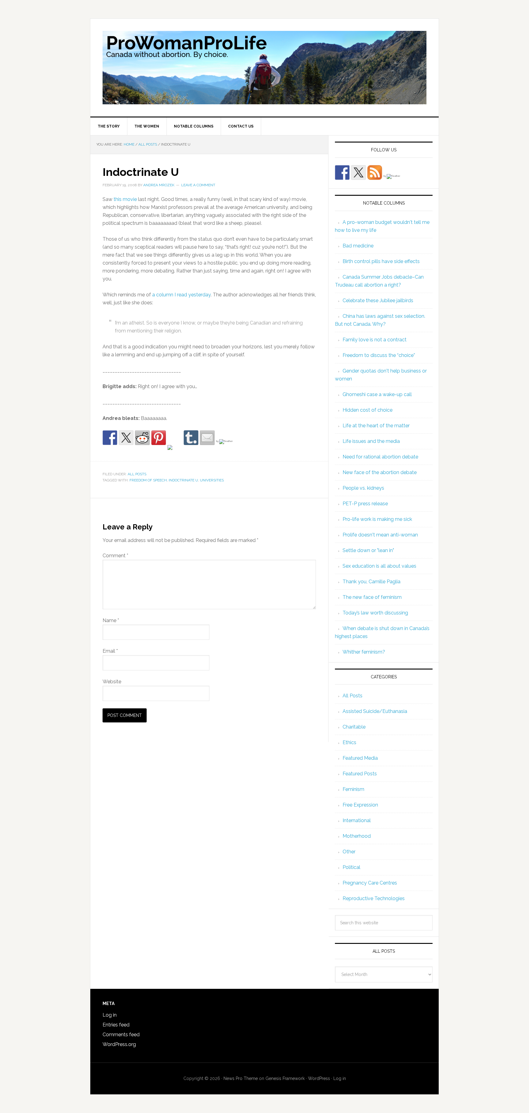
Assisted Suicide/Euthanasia (375, 711)
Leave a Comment (198, 185)
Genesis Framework (285, 1078)
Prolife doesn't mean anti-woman (380, 535)
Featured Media (360, 758)
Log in (110, 1015)
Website (112, 681)
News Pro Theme (240, 1078)
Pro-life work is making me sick (377, 519)
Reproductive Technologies (374, 898)
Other (349, 852)
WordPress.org (119, 1044)
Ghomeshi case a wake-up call (377, 394)
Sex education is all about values (379, 566)
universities (212, 480)
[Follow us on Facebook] (342, 172)
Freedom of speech (148, 480)
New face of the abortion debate (380, 472)
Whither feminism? (364, 652)
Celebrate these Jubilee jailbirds (378, 300)
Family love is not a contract (375, 340)
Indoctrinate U (183, 480)
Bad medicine (358, 246)
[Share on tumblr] (191, 437)
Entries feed (116, 1025)
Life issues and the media (371, 441)
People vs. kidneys (363, 488)
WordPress (319, 1078)
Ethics (349, 742)
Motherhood (357, 836)
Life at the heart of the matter (376, 426)
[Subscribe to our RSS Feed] (374, 172)
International (357, 820)
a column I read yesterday (181, 295)
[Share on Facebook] (110, 437)
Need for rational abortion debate (380, 457)
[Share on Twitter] (126, 437)
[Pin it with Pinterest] (158, 437)
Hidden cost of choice (367, 410)
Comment (115, 555)
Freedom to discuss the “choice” (379, 355)
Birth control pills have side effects (381, 261)
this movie (125, 199)
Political (351, 867)
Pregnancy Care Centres (370, 883)
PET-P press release (365, 503)
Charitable (354, 727)
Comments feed (121, 1034)
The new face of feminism (372, 597)
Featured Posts (360, 774)
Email (110, 651)
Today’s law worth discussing (375, 613)
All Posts (137, 474)
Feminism (353, 789)
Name (111, 620)
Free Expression (360, 805)
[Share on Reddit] (142, 437)
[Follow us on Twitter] (358, 172)
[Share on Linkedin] (174, 452)
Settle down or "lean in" (368, 550)
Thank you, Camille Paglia (371, 581)
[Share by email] (207, 437)
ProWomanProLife (264, 67)
